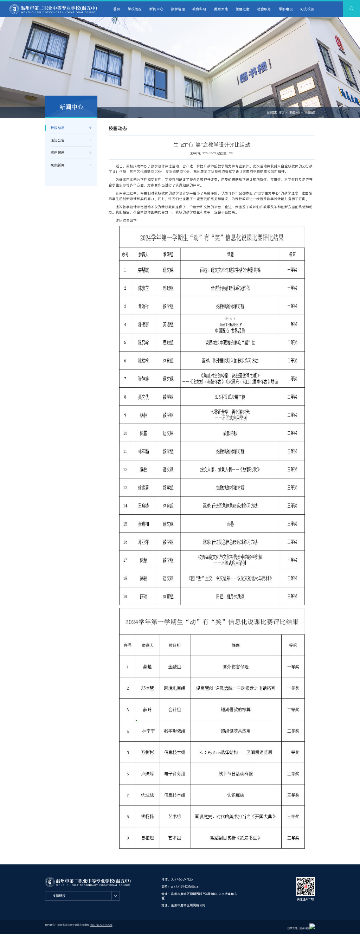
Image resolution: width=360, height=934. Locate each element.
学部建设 (286, 9)
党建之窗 (243, 9)
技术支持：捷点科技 (298, 928)
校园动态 (310, 112)
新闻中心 (156, 9)
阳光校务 (307, 9)
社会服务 (264, 9)
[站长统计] (312, 928)
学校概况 (135, 9)
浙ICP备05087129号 (101, 925)
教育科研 (199, 9)
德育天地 (221, 9)
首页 (116, 9)
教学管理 (178, 9)
